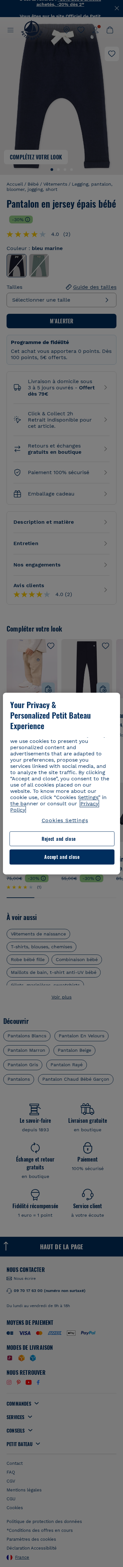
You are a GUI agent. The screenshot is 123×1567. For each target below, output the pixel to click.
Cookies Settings (65, 820)
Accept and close (61, 857)
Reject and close (59, 838)
